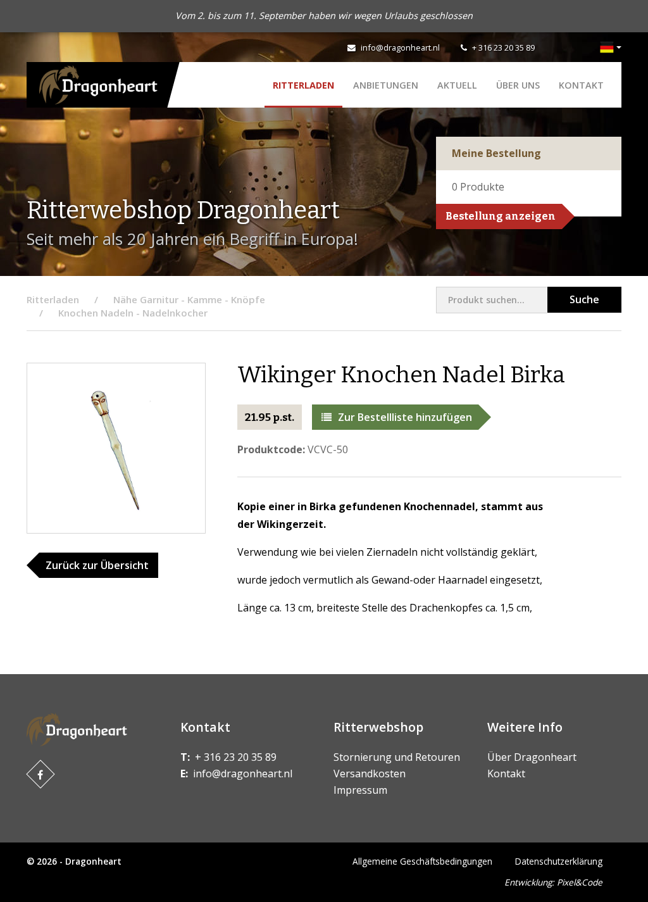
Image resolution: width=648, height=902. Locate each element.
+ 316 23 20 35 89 (503, 47)
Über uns (518, 85)
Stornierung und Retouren (396, 757)
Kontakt (581, 85)
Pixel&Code (579, 882)
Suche (584, 299)
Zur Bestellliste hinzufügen (405, 417)
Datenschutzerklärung (558, 861)
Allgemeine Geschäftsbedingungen (422, 861)
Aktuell (457, 85)
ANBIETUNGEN (385, 85)
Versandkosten (369, 773)
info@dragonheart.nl (400, 47)
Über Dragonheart (531, 757)
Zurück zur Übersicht (97, 565)
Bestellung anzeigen (501, 216)
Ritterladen (303, 85)
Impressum (360, 790)
